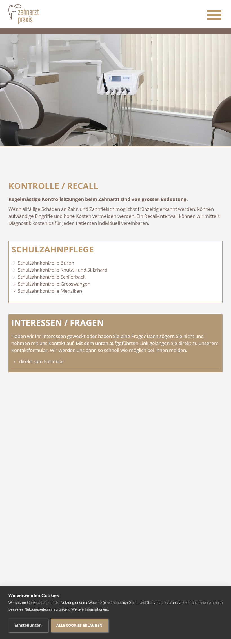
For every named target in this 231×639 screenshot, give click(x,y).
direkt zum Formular (41, 361)
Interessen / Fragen (57, 322)
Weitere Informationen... (90, 609)
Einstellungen (28, 625)
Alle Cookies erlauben (79, 625)
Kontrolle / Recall (53, 185)
